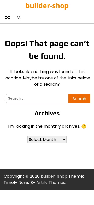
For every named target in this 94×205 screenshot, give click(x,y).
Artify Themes (50, 183)
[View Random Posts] (7, 17)
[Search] (19, 17)
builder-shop (47, 5)
